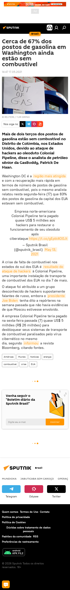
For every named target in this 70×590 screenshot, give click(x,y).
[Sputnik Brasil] (11, 29)
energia (47, 356)
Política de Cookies (14, 522)
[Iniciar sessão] (56, 27)
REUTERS (9, 117)
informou (31, 343)
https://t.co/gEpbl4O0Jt (48, 238)
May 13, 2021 (44, 251)
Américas (9, 356)
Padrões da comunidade (17, 536)
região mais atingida (50, 176)
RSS (35, 536)
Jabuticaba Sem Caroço (37, 478)
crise (23, 364)
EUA (33, 364)
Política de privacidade (16, 517)
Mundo (22, 356)
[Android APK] (14, 552)
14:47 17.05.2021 (12, 72)
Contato (45, 512)
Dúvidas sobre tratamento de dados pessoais (28, 529)
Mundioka (9, 478)
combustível (10, 364)
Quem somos (10, 512)
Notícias (34, 356)
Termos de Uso (29, 512)
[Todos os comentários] (6, 584)
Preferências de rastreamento (20, 541)
